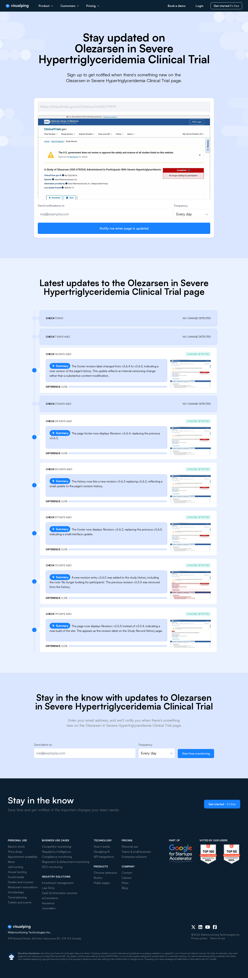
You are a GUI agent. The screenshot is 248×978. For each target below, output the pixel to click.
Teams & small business (136, 851)
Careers (127, 878)
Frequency (181, 205)
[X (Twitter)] (193, 927)
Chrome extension (105, 872)
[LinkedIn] (200, 927)
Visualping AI (102, 851)
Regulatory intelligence (56, 851)
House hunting (17, 872)
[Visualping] (17, 6)
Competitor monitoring (56, 846)
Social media (16, 877)
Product (44, 6)
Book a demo (177, 6)
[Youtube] (207, 927)
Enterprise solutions (134, 857)
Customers (67, 6)
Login (199, 6)
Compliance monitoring (57, 857)
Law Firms (48, 888)
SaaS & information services (59, 893)
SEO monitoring (52, 867)
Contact (127, 872)
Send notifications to (51, 205)
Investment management (58, 883)
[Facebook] (215, 927)
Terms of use (217, 938)
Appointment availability (23, 857)
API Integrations (104, 857)
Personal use (130, 846)
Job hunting (15, 867)
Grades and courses (20, 882)
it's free (226, 6)
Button (98, 878)
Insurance (48, 903)
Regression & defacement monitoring (65, 862)
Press (125, 883)
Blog (125, 888)
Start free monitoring (196, 753)
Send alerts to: (43, 744)
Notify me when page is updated (124, 228)
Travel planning (17, 897)
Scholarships (16, 892)
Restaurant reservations (23, 887)
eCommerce (50, 898)
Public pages (102, 883)
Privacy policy (199, 938)
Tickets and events (19, 902)
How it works (102, 846)
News (11, 862)
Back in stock (16, 846)
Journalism (49, 908)
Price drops (15, 851)
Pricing (91, 6)
